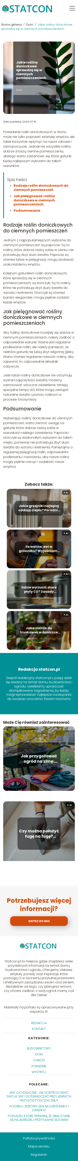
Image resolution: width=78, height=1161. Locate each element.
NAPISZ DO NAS (39, 921)
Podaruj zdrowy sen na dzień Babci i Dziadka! (39, 1108)
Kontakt (39, 1029)
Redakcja (39, 1023)
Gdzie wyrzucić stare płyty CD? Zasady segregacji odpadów (39, 589)
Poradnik (39, 1066)
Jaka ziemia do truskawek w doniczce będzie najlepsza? (39, 630)
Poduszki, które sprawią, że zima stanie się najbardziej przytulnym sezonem (39, 1118)
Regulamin (39, 1154)
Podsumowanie (27, 210)
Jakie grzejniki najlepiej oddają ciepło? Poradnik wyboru (39, 508)
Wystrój (39, 1072)
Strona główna (12, 25)
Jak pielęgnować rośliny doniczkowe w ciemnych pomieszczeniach (34, 200)
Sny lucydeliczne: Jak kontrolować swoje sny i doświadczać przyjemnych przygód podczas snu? (39, 1096)
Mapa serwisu (39, 1146)
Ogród (39, 1060)
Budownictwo (39, 1048)
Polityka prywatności (39, 1138)
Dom (30, 25)
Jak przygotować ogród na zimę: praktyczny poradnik (39, 758)
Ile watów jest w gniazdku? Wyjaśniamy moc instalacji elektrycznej (39, 549)
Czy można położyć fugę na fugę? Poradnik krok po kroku (39, 833)
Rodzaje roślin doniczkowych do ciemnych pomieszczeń (41, 187)
